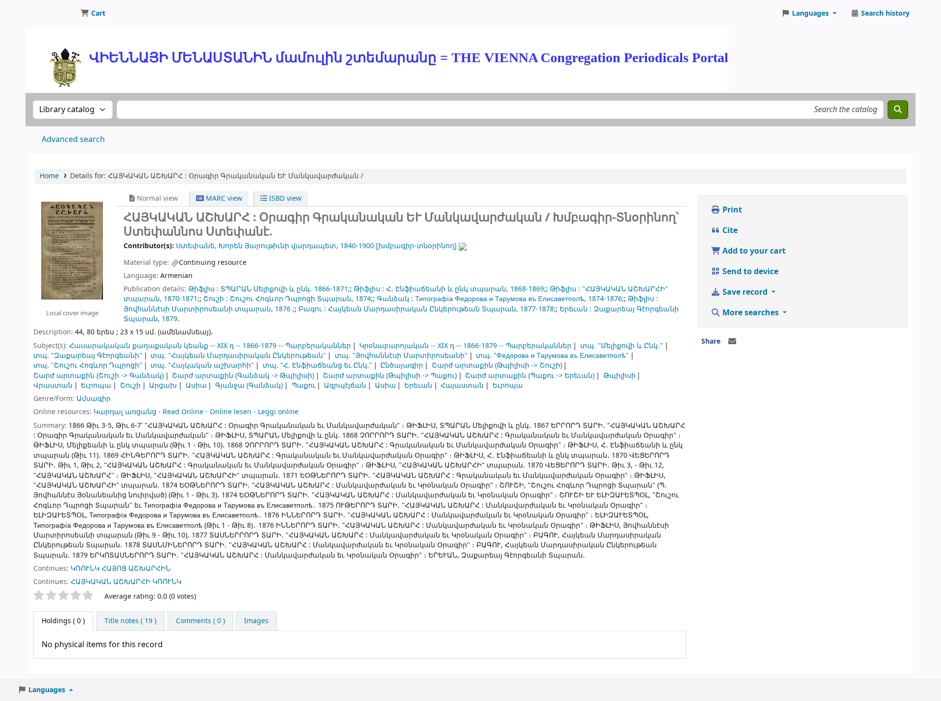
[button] (92, 13)
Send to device (749, 272)
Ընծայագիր (401, 365)
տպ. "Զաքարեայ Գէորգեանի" (87, 355)
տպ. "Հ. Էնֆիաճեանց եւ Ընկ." (317, 365)
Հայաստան (462, 385)
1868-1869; (528, 289)
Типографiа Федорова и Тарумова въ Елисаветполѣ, (500, 299)
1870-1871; (181, 299)
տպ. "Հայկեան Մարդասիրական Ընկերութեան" (238, 355)
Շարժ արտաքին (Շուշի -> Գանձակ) (98, 376)
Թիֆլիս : (203, 289)
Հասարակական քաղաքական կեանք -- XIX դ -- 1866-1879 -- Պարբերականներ (210, 346)
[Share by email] (732, 341)
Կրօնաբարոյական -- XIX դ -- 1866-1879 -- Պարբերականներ (465, 346)
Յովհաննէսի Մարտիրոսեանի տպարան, (198, 309)
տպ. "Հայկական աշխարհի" (202, 365)
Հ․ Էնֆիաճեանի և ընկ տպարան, (447, 289)
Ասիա (196, 385)
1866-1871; (332, 289)
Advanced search (73, 139)
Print (731, 210)
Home (49, 176)
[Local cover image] (72, 250)
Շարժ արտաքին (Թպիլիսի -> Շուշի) (497, 365)
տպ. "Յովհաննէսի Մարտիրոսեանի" (401, 355)
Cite (729, 230)
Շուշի (130, 385)
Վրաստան (53, 385)
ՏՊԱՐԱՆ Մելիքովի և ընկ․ (266, 289)
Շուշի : (215, 299)
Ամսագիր (93, 399)
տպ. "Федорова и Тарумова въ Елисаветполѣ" (552, 355)
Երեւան (418, 385)
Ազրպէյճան (345, 385)
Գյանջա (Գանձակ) (249, 385)
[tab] (130, 621)
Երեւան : (576, 309)
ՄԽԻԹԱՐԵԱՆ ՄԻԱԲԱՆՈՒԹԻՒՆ (51, 13)
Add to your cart (753, 251)
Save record (744, 292)
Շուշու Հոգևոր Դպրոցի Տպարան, (291, 299)
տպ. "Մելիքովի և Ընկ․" (621, 346)
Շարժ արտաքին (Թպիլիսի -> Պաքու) (390, 376)
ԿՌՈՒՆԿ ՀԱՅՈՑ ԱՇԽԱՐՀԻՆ (121, 568)
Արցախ (163, 385)
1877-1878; (538, 309)
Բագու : (312, 309)
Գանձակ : (395, 299)
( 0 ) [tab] (63, 621)
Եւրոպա (96, 385)
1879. (170, 319)
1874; (364, 299)
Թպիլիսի (619, 376)
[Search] (898, 109)
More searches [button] (750, 313)
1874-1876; (606, 299)
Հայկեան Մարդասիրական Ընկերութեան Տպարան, (423, 309)
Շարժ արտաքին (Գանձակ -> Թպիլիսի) (243, 376)
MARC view (223, 198)
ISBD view (284, 198)
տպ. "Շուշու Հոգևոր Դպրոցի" (87, 365)
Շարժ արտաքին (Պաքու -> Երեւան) (529, 376)
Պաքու (304, 385)
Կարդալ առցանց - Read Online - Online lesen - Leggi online (196, 412)
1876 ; (285, 309)
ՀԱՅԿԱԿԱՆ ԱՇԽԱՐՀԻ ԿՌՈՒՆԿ (126, 582)
